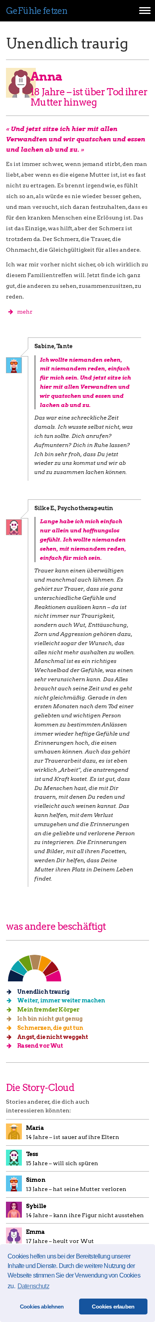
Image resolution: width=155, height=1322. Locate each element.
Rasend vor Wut (39, 1046)
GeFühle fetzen (36, 11)
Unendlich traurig (42, 992)
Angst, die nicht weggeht (52, 1037)
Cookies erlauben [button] (113, 1306)
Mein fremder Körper (47, 1009)
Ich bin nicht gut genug (49, 1019)
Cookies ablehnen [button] (42, 1306)
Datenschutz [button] (33, 1286)
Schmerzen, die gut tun (49, 1028)
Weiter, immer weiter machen (60, 1000)
